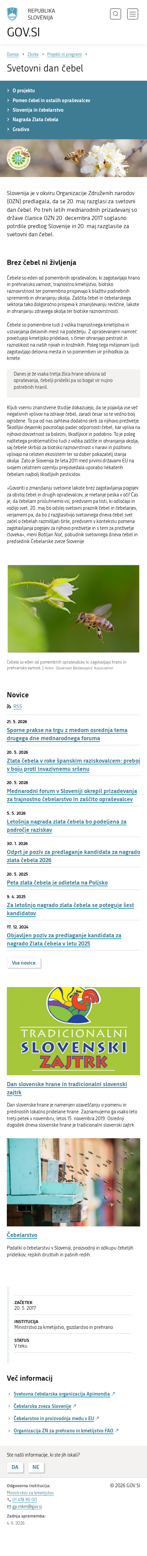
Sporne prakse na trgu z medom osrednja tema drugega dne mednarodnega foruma (67, 734)
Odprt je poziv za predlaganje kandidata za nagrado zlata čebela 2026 (73, 856)
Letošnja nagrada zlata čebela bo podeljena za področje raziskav (66, 825)
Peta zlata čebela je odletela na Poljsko (57, 882)
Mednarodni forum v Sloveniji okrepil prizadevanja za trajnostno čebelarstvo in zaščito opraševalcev (72, 795)
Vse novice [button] (24, 962)
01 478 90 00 (24, 1499)
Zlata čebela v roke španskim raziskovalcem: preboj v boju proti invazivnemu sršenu (73, 765)
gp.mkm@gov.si (27, 1506)
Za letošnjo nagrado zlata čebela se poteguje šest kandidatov (70, 909)
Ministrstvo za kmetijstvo (30, 1492)
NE (35, 1467)
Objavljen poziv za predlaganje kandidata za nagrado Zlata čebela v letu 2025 (64, 939)
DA (15, 1467)
